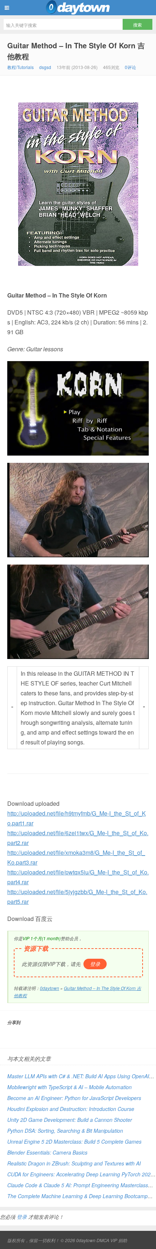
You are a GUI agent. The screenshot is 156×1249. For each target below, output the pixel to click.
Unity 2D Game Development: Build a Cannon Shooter (69, 1119)
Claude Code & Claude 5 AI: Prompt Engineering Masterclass (77, 1185)
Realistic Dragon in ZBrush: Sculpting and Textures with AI (74, 1163)
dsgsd (45, 67)
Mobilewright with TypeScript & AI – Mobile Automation (69, 1087)
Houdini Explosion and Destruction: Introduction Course (70, 1108)
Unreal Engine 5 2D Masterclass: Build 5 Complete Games (74, 1141)
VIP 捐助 (118, 1240)
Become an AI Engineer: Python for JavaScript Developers (74, 1098)
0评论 (130, 67)
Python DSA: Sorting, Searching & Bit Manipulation (65, 1130)
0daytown (78, 7)
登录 (95, 963)
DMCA (103, 1240)
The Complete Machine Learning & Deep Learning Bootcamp (77, 1196)
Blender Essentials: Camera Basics (47, 1152)
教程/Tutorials (20, 67)
